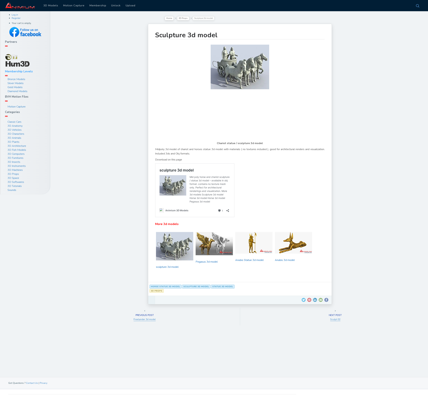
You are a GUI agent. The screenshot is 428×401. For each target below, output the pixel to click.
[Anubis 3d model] (293, 244)
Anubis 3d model (285, 260)
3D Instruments (17, 166)
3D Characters (16, 134)
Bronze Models (16, 79)
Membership (97, 5)
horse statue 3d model (165, 286)
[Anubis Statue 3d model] (254, 244)
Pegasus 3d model (207, 262)
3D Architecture (17, 146)
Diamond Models (17, 91)
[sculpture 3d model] (174, 247)
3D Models (50, 5)
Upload (130, 5)
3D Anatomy (15, 126)
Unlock (116, 5)
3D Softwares (16, 182)
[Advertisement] (240, 117)
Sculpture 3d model (186, 35)
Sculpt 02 (335, 319)
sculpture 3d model (167, 267)
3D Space (13, 178)
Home (169, 18)
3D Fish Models (17, 150)
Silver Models (16, 83)
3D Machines (15, 170)
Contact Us (32, 383)
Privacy (43, 383)
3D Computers (16, 154)
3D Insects (14, 162)
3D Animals (14, 138)
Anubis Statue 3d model (249, 260)
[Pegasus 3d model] (214, 245)
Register (16, 18)
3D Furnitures (15, 158)
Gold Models (15, 87)
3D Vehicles (15, 130)
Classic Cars (14, 122)
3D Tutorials (15, 186)
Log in (15, 14)
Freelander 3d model (145, 319)
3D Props (13, 174)
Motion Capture (73, 5)
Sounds (12, 190)
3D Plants (13, 142)
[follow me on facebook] (25, 32)
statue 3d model (222, 286)
